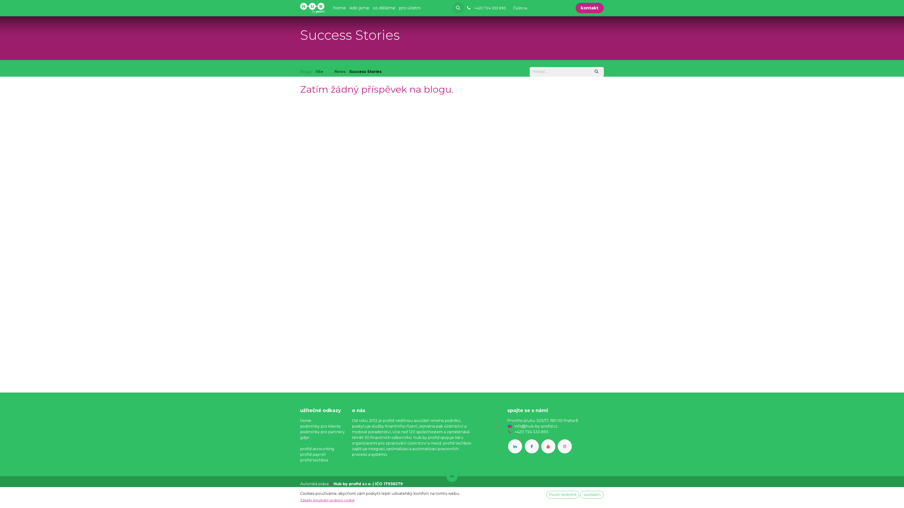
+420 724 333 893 (531, 432)
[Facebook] (532, 446)
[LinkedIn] (515, 446)
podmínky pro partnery (322, 432)
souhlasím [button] (592, 494)
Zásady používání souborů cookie (327, 500)
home (305, 420)
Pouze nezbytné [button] (563, 494)
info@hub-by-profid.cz (536, 426)
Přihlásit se (556, 8)
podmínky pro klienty (320, 426)
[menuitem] (339, 8)
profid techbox (314, 460)
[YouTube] (548, 446)
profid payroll (313, 454)
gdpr (305, 437)
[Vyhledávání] (596, 71)
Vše (319, 71)
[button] (458, 8)
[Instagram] (565, 446)
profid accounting (317, 449)
